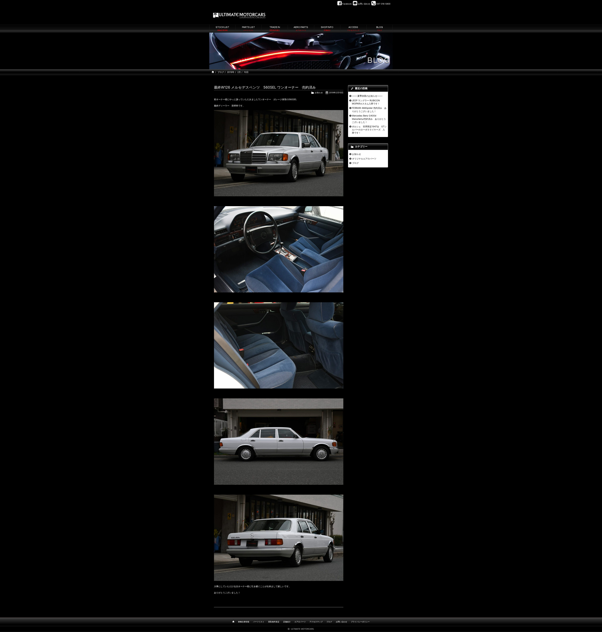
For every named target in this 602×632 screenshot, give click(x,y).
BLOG (379, 28)
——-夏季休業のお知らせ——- (367, 96)
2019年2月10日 (336, 92)
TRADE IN (274, 28)
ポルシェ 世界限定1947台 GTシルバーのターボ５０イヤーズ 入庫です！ (369, 129)
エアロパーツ (300, 622)
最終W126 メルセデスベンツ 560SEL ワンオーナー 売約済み (265, 87)
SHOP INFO (327, 28)
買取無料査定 (273, 622)
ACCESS (353, 28)
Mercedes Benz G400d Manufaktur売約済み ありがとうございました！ (369, 118)
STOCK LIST (222, 28)
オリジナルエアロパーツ (364, 158)
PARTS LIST (248, 28)
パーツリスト (258, 622)
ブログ (220, 72)
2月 (239, 72)
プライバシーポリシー (360, 622)
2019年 (230, 72)
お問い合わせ (341, 622)
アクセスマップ (316, 622)
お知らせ (319, 92)
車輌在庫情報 (243, 622)
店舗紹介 (287, 622)
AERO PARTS (301, 28)
